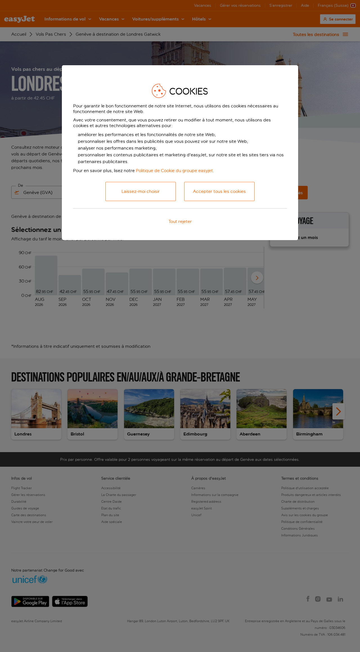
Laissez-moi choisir (141, 191)
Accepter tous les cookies (219, 191)
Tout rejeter (180, 221)
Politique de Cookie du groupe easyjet (174, 170)
